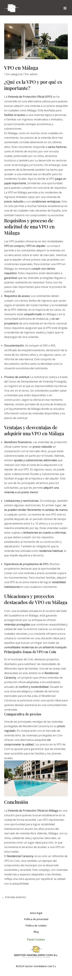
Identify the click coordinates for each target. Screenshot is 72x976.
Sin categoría (14, 74)
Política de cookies (36, 925)
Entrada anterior (14, 897)
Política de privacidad (36, 919)
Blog (36, 931)
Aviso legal (36, 913)
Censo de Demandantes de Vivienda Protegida (37, 381)
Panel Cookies (36, 939)
